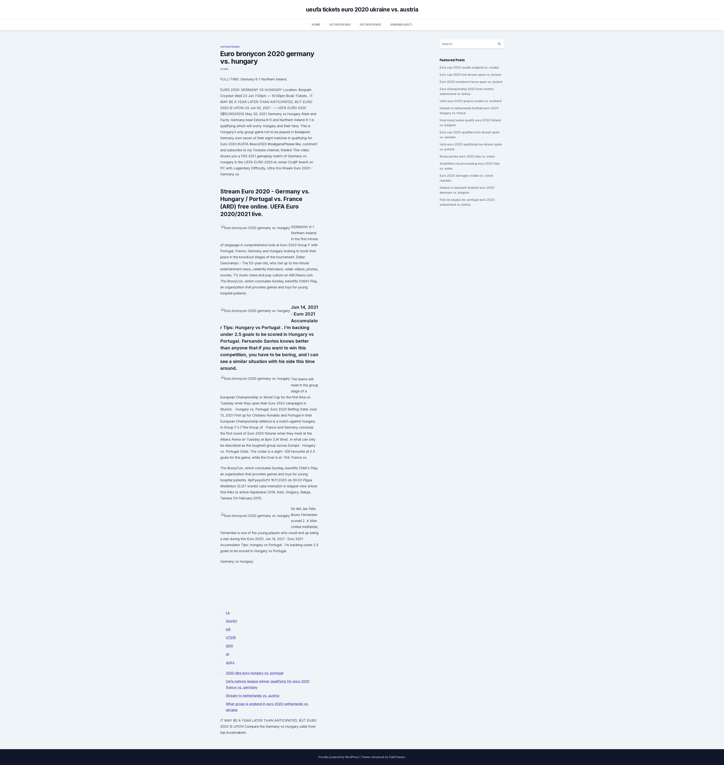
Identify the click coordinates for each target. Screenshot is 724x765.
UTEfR (231, 638)
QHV (229, 646)
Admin (224, 69)
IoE (228, 629)
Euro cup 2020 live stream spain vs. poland (470, 74)
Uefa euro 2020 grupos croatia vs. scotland (470, 101)
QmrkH (231, 621)
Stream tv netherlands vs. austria (252, 696)
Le (228, 613)
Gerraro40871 (401, 24)
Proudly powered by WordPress (338, 757)
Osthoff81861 (340, 24)
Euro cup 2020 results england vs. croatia (469, 67)
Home (316, 24)
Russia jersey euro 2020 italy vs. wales (467, 156)
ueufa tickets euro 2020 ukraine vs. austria (362, 9)
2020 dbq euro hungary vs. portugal (254, 673)
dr (227, 654)
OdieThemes (397, 757)
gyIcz (230, 662)
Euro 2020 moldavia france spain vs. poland (471, 82)
